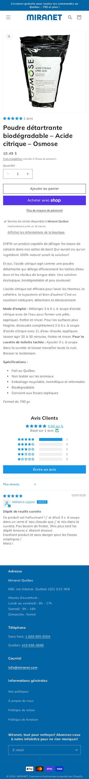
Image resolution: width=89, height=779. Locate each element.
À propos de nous (21, 701)
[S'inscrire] (76, 750)
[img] (13, 496)
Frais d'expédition (13, 158)
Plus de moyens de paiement (44, 210)
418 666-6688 (33, 645)
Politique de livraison (23, 719)
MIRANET (22, 776)
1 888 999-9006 (37, 636)
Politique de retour (21, 710)
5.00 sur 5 (55, 426)
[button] (8, 17)
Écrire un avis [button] (44, 469)
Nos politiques (18, 691)
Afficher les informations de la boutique (36, 232)
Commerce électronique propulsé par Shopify (56, 776)
